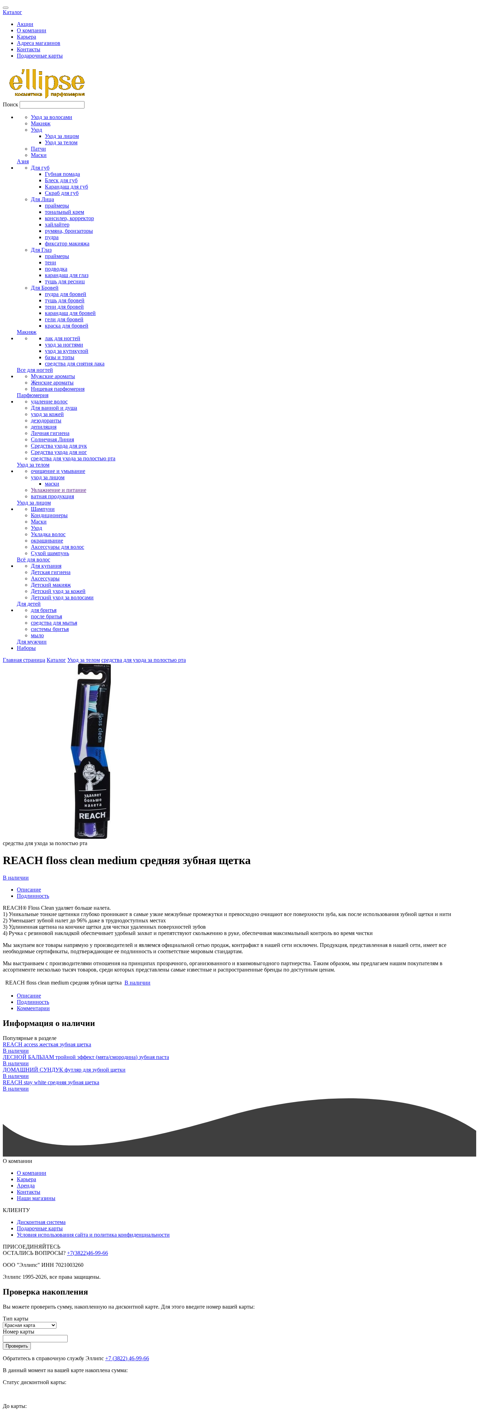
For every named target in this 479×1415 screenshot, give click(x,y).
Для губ (40, 168)
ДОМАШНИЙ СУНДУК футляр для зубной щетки (64, 1070)
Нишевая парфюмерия (58, 389)
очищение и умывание (58, 471)
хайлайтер (57, 225)
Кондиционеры (49, 515)
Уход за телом (61, 142)
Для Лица (42, 199)
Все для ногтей (35, 370)
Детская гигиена (50, 572)
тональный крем (64, 212)
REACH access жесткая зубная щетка (47, 1044)
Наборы (26, 648)
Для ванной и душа (54, 408)
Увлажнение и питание (58, 490)
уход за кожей (47, 414)
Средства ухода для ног (59, 452)
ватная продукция (52, 496)
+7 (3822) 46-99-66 (127, 1358)
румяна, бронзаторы (69, 231)
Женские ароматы (52, 383)
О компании (31, 30)
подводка (56, 269)
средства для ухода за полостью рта (73, 458)
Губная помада (62, 174)
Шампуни (43, 509)
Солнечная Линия (52, 439)
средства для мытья (54, 623)
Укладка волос (48, 534)
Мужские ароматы (53, 376)
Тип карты (15, 1319)
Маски (39, 155)
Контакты (28, 49)
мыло (37, 635)
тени (50, 262)
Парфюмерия (32, 395)
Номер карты (18, 1332)
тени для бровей (64, 307)
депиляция (43, 427)
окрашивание (47, 541)
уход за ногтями (64, 345)
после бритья (46, 616)
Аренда (26, 1186)
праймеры (57, 206)
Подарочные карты (40, 56)
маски (52, 484)
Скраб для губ (62, 193)
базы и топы (59, 357)
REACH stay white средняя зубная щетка (51, 1082)
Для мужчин (32, 642)
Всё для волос (33, 559)
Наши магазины (36, 1198)
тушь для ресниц (65, 281)
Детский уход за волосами (62, 597)
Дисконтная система (41, 1222)
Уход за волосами (51, 117)
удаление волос (49, 401)
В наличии (16, 878)
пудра (52, 237)
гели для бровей (64, 319)
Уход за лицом (62, 136)
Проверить (17, 1346)
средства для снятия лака (74, 364)
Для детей (29, 604)
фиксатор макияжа (67, 243)
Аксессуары (45, 578)
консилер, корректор (69, 218)
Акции (25, 24)
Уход (36, 130)
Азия (23, 161)
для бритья (43, 610)
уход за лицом (48, 477)
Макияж (40, 123)
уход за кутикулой (66, 351)
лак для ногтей (62, 338)
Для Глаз (41, 250)
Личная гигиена (50, 433)
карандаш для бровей (70, 313)
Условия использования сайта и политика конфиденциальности (93, 1235)
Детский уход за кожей (58, 591)
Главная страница (24, 660)
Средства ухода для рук (59, 446)
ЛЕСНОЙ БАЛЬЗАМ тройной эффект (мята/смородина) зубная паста (86, 1057)
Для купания (46, 566)
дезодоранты (46, 420)
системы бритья (50, 629)
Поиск (10, 104)
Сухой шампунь (50, 553)
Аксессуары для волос (57, 547)
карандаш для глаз (66, 275)
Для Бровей (45, 288)
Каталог (12, 12)
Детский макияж (51, 585)
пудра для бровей (65, 294)
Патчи (38, 149)
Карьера (26, 37)
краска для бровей (66, 326)
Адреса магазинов (38, 43)
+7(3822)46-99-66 (87, 1253)
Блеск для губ (61, 180)
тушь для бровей (65, 300)
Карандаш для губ (66, 187)
